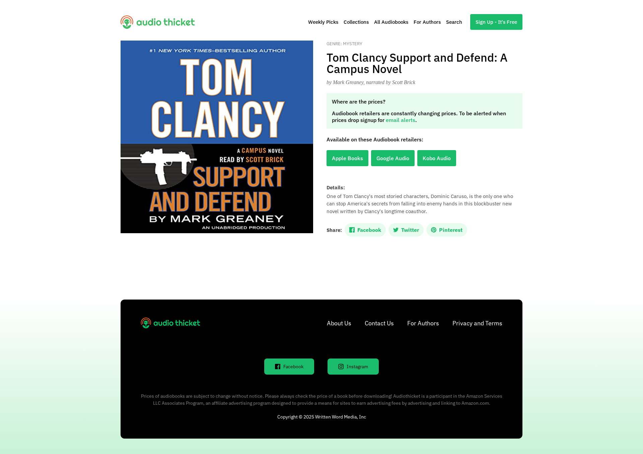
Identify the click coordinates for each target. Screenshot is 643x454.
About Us (339, 323)
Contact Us (379, 323)
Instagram (357, 367)
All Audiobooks (391, 21)
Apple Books (347, 158)
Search (454, 21)
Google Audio (392, 158)
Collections (356, 21)
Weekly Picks (323, 21)
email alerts (400, 120)
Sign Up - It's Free (496, 22)
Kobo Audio (437, 158)
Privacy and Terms (477, 323)
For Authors (427, 21)
